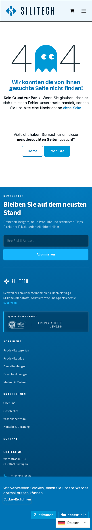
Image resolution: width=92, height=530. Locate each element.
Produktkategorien (16, 350)
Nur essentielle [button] (74, 515)
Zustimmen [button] (43, 515)
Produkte (57, 151)
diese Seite (72, 108)
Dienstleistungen (14, 366)
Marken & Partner (15, 382)
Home (32, 151)
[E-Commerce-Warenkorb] (72, 11)
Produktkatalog (13, 358)
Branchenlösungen (15, 374)
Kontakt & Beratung (16, 427)
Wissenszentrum (14, 419)
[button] (45, 254)
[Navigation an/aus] (84, 11)
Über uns (9, 403)
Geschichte (11, 411)
